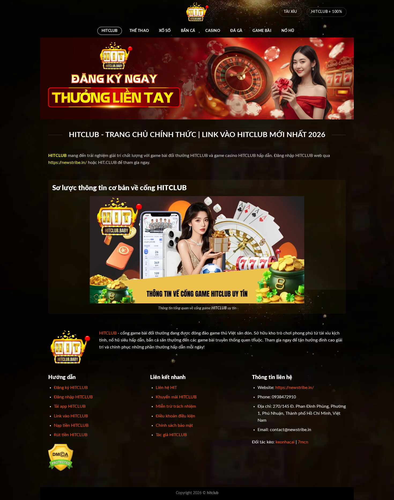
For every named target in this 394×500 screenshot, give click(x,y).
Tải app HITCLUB (70, 406)
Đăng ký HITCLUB (71, 387)
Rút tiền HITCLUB (70, 435)
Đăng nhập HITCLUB (73, 397)
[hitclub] (197, 12)
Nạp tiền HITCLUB (71, 425)
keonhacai (285, 442)
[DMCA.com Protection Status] (60, 457)
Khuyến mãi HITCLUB (176, 397)
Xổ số (164, 31)
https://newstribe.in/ (67, 162)
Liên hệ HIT (166, 387)
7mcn (303, 442)
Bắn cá (188, 31)
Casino (212, 31)
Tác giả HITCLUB (171, 435)
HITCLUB (110, 31)
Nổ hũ (287, 31)
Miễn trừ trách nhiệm (176, 406)
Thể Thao (139, 31)
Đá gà (236, 31)
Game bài (261, 31)
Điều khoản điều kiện (175, 416)
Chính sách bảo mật (174, 425)
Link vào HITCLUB (71, 416)
